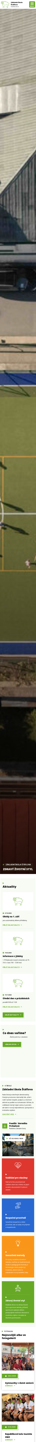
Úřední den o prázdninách (16, 998)
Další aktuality (12, 1015)
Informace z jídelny (13, 956)
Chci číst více (8, 1114)
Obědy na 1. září (11, 916)
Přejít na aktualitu (11, 925)
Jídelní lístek (11, 1044)
